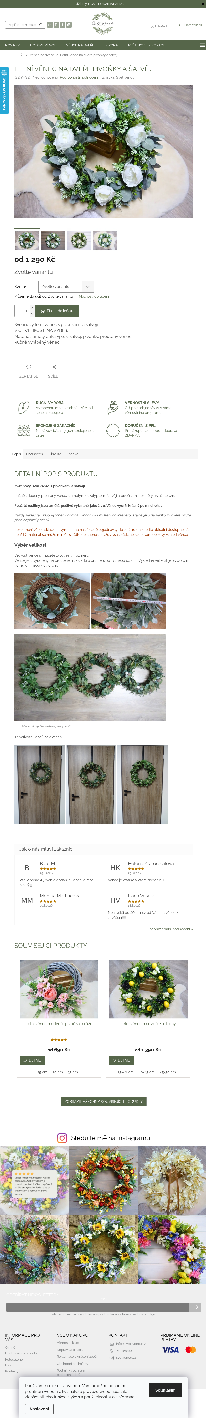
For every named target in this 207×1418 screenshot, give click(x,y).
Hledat (40, 25)
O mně (10, 1347)
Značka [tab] (72, 454)
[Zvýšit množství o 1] (32, 308)
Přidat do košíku (60, 311)
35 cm (73, 1072)
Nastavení (39, 1409)
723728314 (124, 1351)
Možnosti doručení (94, 296)
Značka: (118, 77)
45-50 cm (168, 1072)
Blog (8, 1365)
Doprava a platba (70, 1350)
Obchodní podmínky (72, 1364)
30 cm (58, 1072)
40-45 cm (147, 1072)
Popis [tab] (16, 454)
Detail (35, 1060)
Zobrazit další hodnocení (169, 929)
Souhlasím (165, 1390)
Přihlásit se (195, 1307)
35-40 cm (126, 1072)
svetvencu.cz (126, 1358)
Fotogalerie (14, 1359)
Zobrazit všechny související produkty (104, 1102)
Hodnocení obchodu (21, 1353)
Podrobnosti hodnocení (79, 77)
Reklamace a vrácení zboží (77, 1356)
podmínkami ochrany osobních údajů (126, 1314)
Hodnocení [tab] (35, 454)
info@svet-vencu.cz (131, 1344)
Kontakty (11, 1371)
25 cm (42, 1072)
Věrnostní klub (68, 1343)
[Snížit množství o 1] (32, 314)
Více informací (122, 1397)
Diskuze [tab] (55, 454)
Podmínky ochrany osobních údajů (71, 1373)
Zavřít (24, 357)
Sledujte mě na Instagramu (110, 1138)
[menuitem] (12, 45)
